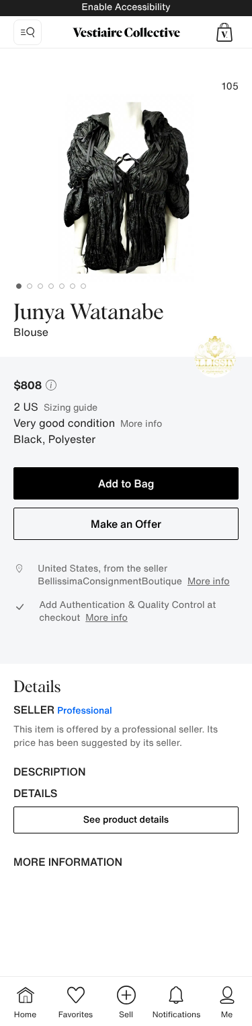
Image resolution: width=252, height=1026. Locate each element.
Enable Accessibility (125, 7)
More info (141, 423)
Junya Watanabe (88, 313)
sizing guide (70, 407)
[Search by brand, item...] (27, 32)
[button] (224, 32)
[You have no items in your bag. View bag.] (224, 32)
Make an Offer (126, 524)
